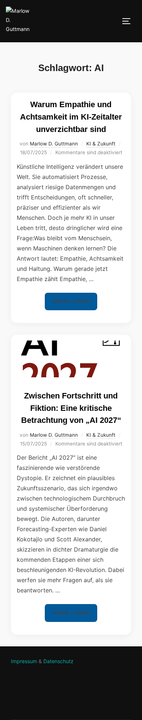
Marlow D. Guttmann (54, 144)
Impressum (24, 661)
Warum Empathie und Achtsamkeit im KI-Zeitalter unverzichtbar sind (71, 116)
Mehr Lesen (75, 301)
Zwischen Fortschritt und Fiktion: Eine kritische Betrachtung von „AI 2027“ (71, 408)
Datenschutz (58, 661)
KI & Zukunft (100, 144)
